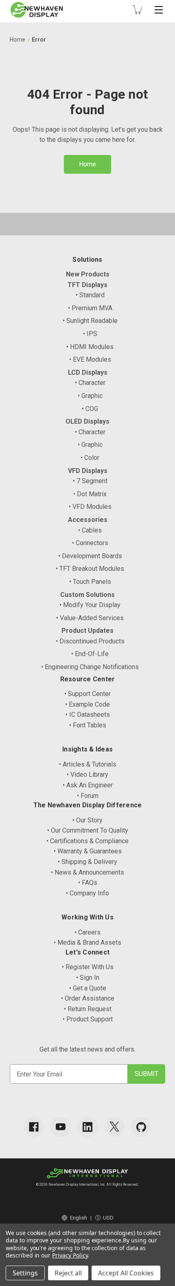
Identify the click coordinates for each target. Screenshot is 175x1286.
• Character (90, 383)
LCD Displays (87, 372)
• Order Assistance (87, 998)
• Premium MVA (90, 308)
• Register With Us (88, 967)
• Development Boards (90, 556)
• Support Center (87, 694)
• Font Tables (87, 725)
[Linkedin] (87, 1127)
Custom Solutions (87, 595)
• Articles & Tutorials (87, 764)
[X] (114, 1126)
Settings (25, 1272)
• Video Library (87, 774)
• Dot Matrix (90, 494)
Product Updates (87, 630)
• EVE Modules (90, 359)
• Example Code (87, 704)
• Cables (90, 530)
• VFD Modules (90, 506)
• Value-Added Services (90, 618)
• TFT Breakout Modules (90, 568)
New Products (87, 274)
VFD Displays (87, 471)
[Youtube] (60, 1127)
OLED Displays (87, 421)
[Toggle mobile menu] (159, 10)
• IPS (90, 334)
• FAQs (87, 882)
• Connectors (90, 543)
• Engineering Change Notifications (90, 667)
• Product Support (88, 1019)
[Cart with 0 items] (137, 10)
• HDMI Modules (90, 347)
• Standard (90, 295)
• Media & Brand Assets (87, 942)
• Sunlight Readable (90, 321)
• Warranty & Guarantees (88, 851)
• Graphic (90, 396)
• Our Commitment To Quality (87, 830)
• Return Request (88, 1009)
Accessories (87, 520)
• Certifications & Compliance (87, 841)
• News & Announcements (87, 872)
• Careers (87, 932)
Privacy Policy (70, 1255)
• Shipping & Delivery (87, 862)
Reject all (68, 1272)
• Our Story (87, 820)
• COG (90, 409)
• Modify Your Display (89, 605)
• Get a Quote (87, 988)
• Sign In (87, 977)
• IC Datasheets (88, 714)
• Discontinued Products (90, 641)
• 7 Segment (90, 481)
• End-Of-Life (90, 654)
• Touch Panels (90, 582)
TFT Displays (87, 285)
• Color (90, 458)
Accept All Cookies (126, 1272)
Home (87, 164)
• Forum (87, 796)
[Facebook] (34, 1127)
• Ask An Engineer (88, 785)
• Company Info (87, 893)
